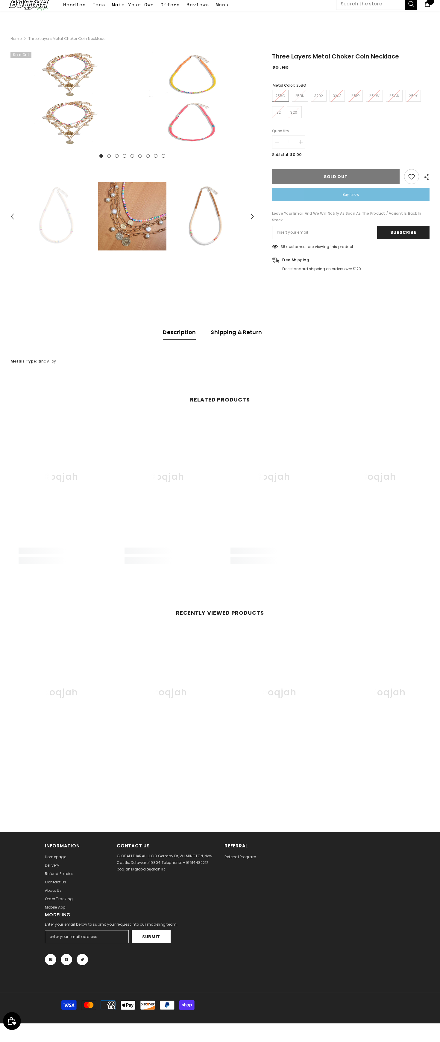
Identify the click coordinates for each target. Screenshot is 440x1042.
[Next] (252, 216)
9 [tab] (163, 156)
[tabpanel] (70, 98)
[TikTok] (66, 959)
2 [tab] (109, 156)
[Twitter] (82, 959)
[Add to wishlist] (411, 176)
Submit (151, 937)
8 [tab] (155, 156)
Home (16, 38)
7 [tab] (148, 156)
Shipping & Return (236, 332)
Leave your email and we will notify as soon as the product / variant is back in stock (346, 216)
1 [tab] (101, 156)
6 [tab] (140, 156)
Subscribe (403, 232)
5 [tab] (132, 156)
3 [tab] (117, 156)
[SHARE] (424, 177)
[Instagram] (50, 959)
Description (179, 332)
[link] (61, 551)
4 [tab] (124, 156)
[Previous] (12, 216)
